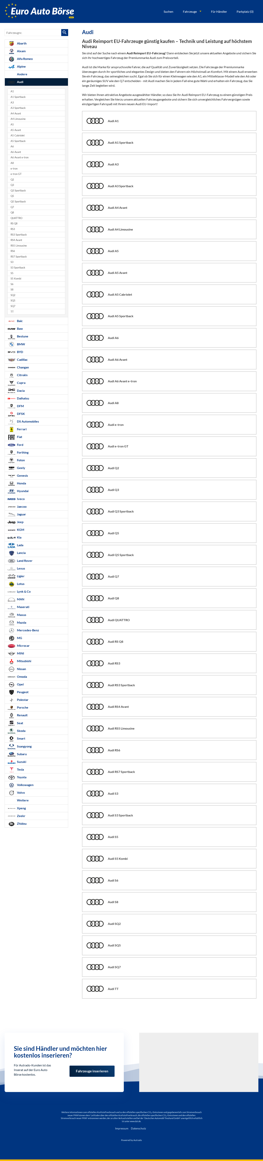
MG (19, 638)
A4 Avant (16, 113)
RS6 (13, 251)
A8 (12, 163)
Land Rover (24, 560)
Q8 (12, 212)
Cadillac (22, 359)
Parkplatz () (245, 11)
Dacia (20, 390)
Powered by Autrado (131, 1140)
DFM (20, 406)
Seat (19, 723)
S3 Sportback (18, 267)
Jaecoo (21, 506)
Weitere (22, 800)
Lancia (21, 552)
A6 (12, 146)
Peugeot (22, 692)
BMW (20, 344)
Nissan (21, 669)
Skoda (20, 730)
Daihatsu (22, 398)
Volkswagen (25, 785)
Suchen (168, 11)
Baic (19, 321)
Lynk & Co (23, 591)
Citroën (22, 375)
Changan (22, 367)
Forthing (22, 452)
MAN (20, 599)
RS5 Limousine (19, 245)
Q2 (12, 179)
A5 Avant (16, 130)
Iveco (20, 499)
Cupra (20, 382)
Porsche (22, 707)
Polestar (22, 699)
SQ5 (13, 300)
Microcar (23, 645)
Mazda (21, 622)
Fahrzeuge (190, 11)
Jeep (19, 522)
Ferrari (21, 429)
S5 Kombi (16, 278)
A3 (12, 102)
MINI (20, 653)
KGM (20, 529)
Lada (19, 545)
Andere (21, 74)
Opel (20, 684)
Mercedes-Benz (27, 630)
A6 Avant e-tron (19, 157)
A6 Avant (16, 152)
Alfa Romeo (24, 58)
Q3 (12, 185)
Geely (20, 468)
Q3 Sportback (18, 190)
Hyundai (22, 491)
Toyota (21, 777)
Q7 (12, 207)
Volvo (20, 792)
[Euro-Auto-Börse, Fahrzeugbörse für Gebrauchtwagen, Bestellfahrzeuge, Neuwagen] (39, 11)
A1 (12, 91)
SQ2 (13, 295)
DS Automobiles (27, 421)
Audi (19, 82)
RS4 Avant (16, 240)
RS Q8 (14, 223)
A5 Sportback (18, 141)
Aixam (21, 51)
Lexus (20, 568)
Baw (19, 328)
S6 (12, 284)
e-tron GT (16, 174)
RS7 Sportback (19, 256)
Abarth (21, 43)
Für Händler (219, 11)
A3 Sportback (18, 108)
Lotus (20, 584)
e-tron (14, 168)
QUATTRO (16, 218)
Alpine (21, 66)
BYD (19, 352)
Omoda (21, 676)
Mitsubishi (23, 661)
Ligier (20, 576)
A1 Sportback (18, 97)
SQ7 (13, 306)
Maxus (21, 615)
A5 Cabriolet (18, 135)
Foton (20, 460)
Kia (18, 537)
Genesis (22, 475)
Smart (20, 738)
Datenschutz (138, 1128)
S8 (12, 289)
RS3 (13, 229)
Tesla (20, 769)
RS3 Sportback (19, 234)
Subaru (21, 754)
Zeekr (20, 816)
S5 (12, 273)
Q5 (12, 196)
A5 (12, 124)
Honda (21, 483)
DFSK (20, 413)
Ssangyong (24, 746)
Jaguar (21, 514)
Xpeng (21, 808)
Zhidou (21, 823)
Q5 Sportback (18, 201)
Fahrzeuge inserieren (92, 1069)
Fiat (19, 437)
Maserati (22, 607)
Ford (19, 444)
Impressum (121, 1128)
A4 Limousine (18, 118)
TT (12, 311)
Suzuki (21, 761)
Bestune (22, 336)
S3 (12, 262)
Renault (22, 715)
